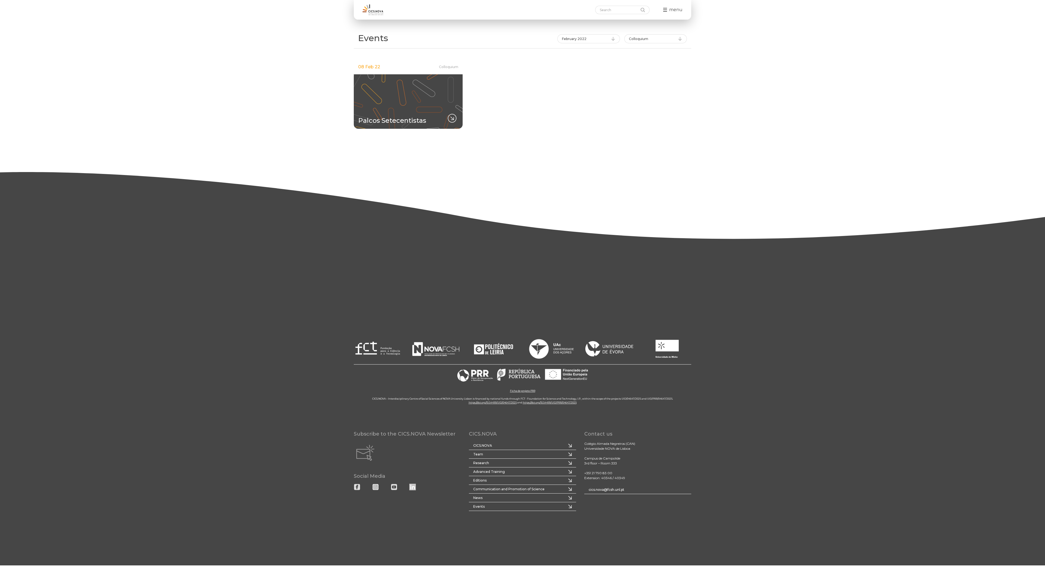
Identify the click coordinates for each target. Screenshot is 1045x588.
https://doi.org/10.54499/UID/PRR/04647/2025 (550, 402)
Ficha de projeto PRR (522, 390)
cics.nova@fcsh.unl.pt (606, 490)
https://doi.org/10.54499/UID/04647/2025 (493, 402)
